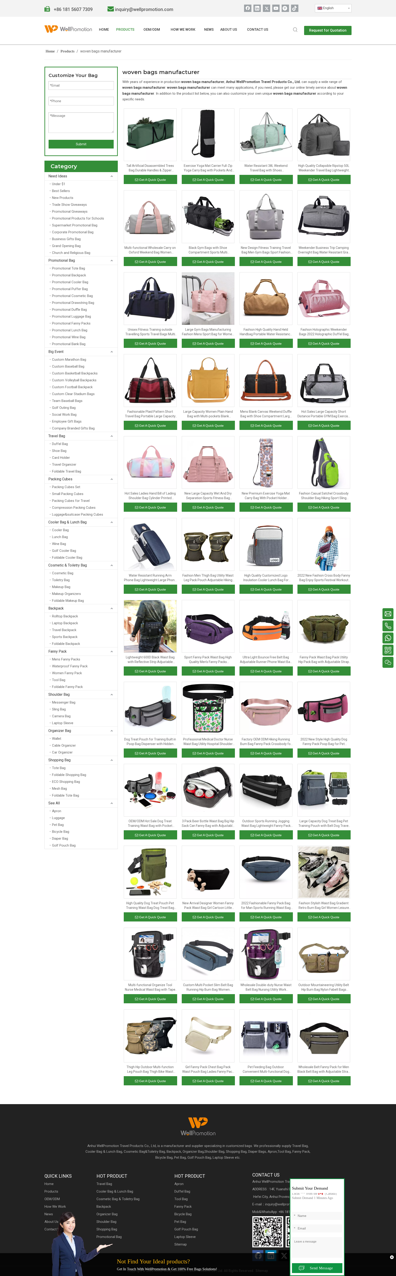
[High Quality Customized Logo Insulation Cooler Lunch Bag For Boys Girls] (266, 544)
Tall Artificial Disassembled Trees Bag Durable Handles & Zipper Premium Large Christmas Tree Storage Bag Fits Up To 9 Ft (150, 168)
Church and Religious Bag (71, 253)
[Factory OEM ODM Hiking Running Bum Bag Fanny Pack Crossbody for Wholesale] (266, 708)
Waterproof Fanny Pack (70, 666)
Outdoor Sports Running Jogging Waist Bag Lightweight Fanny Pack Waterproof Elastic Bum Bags (266, 823)
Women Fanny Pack (67, 673)
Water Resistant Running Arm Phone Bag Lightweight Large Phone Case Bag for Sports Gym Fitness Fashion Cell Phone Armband (150, 578)
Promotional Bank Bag (68, 344)
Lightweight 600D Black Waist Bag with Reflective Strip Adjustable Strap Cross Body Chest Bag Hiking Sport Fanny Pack (150, 659)
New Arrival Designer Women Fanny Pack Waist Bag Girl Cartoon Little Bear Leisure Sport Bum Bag (208, 905)
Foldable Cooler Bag (67, 558)
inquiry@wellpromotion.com (144, 9)
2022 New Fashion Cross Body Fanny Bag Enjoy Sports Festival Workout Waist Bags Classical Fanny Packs (323, 578)
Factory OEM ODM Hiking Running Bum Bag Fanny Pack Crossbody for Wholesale (266, 741)
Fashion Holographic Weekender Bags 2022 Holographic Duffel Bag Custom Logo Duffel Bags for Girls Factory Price (324, 332)
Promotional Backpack (69, 275)
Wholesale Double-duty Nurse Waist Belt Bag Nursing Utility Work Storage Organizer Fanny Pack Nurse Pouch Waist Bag (266, 987)
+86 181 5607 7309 (73, 9)
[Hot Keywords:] (295, 30)
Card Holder (61, 458)
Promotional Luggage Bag (71, 316)
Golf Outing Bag (64, 408)
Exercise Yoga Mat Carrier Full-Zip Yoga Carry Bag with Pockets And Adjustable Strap (208, 168)
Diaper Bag (60, 838)
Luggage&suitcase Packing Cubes (77, 514)
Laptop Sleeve (62, 723)
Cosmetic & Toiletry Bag (67, 565)
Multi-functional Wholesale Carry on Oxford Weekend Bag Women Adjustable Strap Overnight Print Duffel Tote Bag (150, 250)
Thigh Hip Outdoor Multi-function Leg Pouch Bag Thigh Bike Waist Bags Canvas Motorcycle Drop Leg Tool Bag (150, 1069)
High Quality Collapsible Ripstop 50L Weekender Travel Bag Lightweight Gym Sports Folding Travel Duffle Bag (323, 168)
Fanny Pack (57, 651)
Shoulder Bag (59, 694)
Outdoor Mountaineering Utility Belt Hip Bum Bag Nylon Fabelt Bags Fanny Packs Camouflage (323, 987)
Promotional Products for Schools (78, 218)
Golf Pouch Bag (64, 845)
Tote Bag (59, 768)
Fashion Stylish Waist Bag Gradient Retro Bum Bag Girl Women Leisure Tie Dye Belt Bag (324, 905)
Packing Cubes (60, 479)
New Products (62, 198)
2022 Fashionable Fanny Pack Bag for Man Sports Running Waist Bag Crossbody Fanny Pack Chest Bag (266, 905)
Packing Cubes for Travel (71, 501)
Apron (56, 811)
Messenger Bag (63, 702)
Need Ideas (57, 176)
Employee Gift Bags (67, 421)
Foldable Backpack (66, 644)
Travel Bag (56, 436)
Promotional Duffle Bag (69, 310)
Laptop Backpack (65, 623)
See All (54, 803)
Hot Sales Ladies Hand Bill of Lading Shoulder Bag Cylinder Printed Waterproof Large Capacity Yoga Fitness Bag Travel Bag (150, 496)
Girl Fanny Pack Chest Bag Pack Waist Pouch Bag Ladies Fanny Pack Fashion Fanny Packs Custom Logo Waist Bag (208, 1069)
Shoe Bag (59, 451)
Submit (81, 144)
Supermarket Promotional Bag (74, 225)
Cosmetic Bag (62, 573)
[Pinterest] (285, 8)
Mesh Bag (59, 788)
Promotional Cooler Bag (70, 282)
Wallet (56, 739)
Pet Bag (58, 825)
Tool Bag (58, 680)
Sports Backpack (64, 637)
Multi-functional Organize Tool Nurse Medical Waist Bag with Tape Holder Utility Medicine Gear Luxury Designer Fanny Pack (150, 987)
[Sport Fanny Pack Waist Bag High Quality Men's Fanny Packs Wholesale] (208, 626)
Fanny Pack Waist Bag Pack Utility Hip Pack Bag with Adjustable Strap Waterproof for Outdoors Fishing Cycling (323, 659)
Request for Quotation (327, 30)
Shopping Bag (59, 760)
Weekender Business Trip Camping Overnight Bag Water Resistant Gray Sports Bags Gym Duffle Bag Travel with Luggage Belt (324, 250)
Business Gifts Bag (66, 239)
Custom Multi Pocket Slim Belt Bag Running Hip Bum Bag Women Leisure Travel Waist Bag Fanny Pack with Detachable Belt (208, 987)
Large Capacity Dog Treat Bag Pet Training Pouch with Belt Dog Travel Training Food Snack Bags (323, 823)
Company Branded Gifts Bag (73, 428)
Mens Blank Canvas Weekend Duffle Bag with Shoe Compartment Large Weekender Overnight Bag (266, 414)
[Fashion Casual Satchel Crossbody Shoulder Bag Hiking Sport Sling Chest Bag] (324, 462)
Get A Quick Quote (152, 180)
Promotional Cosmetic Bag (72, 296)
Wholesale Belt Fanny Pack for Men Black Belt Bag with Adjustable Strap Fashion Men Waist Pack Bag (323, 1069)
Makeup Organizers (66, 594)
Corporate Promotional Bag (73, 232)
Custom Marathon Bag (69, 360)
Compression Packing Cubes (74, 508)
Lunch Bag (60, 537)
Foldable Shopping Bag (69, 775)
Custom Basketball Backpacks (75, 373)
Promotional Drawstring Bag (73, 303)
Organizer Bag (59, 731)
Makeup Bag (61, 587)
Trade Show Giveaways (69, 205)
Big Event (55, 351)
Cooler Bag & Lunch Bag (67, 522)
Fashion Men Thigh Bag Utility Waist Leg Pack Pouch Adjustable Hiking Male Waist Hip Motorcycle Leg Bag (208, 578)
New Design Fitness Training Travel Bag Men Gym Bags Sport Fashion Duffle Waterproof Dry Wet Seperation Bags (266, 250)
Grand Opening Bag (66, 246)
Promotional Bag (61, 260)
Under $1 (58, 184)
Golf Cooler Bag (64, 551)
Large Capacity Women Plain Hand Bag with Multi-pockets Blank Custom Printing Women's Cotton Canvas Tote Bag (208, 414)
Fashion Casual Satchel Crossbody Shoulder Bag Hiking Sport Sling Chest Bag (324, 496)
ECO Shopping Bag (66, 782)
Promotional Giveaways (70, 211)
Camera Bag (61, 716)
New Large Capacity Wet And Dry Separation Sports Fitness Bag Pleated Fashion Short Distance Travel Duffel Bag (208, 496)
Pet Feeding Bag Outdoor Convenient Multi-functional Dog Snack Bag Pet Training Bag (266, 1069)
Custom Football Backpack (72, 387)
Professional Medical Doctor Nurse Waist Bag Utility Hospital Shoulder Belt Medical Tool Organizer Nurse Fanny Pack (208, 741)
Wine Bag (59, 544)
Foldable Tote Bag (65, 795)
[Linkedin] (257, 8)
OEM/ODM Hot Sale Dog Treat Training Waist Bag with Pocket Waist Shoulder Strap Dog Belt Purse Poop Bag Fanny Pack (150, 823)
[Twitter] (266, 8)
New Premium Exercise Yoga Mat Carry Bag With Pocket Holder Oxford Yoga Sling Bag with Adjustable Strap (266, 496)
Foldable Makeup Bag (68, 601)
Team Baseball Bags (67, 401)
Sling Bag (59, 709)
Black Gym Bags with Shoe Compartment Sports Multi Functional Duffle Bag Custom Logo (208, 250)
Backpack (56, 608)
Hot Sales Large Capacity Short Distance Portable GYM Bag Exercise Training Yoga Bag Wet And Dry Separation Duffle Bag (323, 414)
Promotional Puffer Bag (70, 289)
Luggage (58, 818)
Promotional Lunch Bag (69, 330)
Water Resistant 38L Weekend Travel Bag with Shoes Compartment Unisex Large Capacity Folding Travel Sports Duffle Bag (265, 168)
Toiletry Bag (61, 580)
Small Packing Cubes (67, 494)
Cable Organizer (64, 745)
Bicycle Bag (60, 832)
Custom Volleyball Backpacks (74, 380)
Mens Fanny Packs (66, 659)
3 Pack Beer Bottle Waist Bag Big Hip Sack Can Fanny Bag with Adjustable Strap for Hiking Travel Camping (208, 823)
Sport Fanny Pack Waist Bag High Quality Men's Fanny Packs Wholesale (208, 659)
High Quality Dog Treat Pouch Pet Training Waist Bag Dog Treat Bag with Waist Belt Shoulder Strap (150, 905)
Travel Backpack (64, 630)
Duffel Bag (60, 444)
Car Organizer (62, 752)
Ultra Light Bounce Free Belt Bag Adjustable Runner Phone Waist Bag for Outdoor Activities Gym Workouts (265, 659)
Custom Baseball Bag (68, 366)
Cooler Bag (60, 530)
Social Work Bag (64, 414)
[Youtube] (276, 8)
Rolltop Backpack (65, 616)
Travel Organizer (64, 464)
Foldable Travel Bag (66, 471)
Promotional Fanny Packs (71, 323)
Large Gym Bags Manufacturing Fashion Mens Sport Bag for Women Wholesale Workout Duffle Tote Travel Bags (208, 332)
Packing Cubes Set (66, 487)
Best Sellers (61, 191)
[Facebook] (247, 8)
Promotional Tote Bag (68, 268)
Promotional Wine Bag (68, 337)
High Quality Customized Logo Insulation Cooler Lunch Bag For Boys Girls (266, 578)
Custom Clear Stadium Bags (73, 394)
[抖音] (294, 8)
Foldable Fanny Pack (67, 687)
